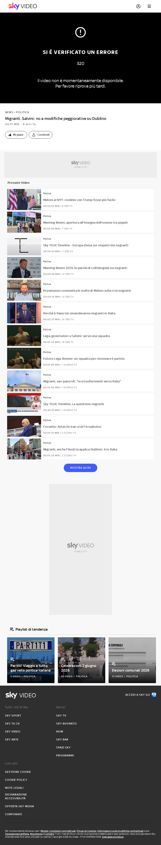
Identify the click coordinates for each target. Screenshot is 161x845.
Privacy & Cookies (86, 830)
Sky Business (66, 723)
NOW (59, 731)
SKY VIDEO (12, 731)
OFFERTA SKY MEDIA (19, 806)
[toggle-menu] (149, 6)
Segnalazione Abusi (113, 836)
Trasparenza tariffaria (17, 833)
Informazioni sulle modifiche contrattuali (120, 830)
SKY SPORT (13, 715)
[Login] (138, 6)
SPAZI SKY (63, 747)
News (9, 112)
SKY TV (61, 715)
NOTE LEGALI (14, 787)
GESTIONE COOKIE (18, 771)
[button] (16, 135)
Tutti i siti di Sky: (17, 707)
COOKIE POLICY (16, 779)
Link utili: (11, 763)
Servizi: (61, 707)
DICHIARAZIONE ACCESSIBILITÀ (16, 796)
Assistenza (36, 833)
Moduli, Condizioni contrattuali (58, 830)
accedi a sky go (137, 694)
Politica (22, 112)
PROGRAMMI (65, 755)
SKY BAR (62, 739)
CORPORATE (13, 814)
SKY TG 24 (12, 723)
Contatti (49, 833)
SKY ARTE (12, 739)
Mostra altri (80, 467)
